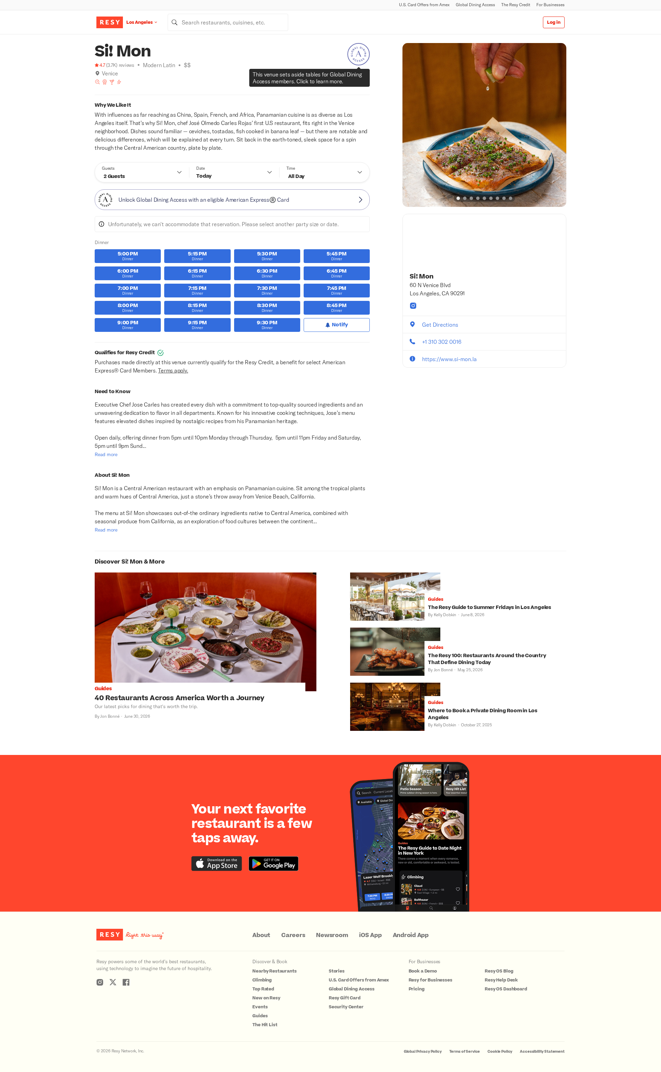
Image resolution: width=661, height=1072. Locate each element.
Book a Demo (423, 971)
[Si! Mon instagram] (413, 306)
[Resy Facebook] (126, 982)
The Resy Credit (515, 4)
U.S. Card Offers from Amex (424, 4)
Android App (411, 935)
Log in (553, 22)
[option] (484, 125)
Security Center (346, 1007)
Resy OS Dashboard (506, 989)
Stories (337, 971)
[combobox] (228, 22)
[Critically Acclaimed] (104, 82)
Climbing (262, 980)
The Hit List (264, 1025)
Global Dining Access (475, 4)
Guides (259, 1016)
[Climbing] (119, 82)
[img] (97, 73)
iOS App (370, 935)
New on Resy (266, 998)
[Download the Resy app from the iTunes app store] (216, 863)
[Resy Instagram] (99, 982)
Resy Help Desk (501, 980)
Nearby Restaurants (274, 971)
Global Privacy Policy (423, 1051)
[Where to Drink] (112, 82)
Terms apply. (173, 370)
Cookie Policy (499, 1051)
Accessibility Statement (542, 1051)
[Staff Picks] (97, 82)
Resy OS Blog (499, 971)
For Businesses (550, 4)
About (261, 935)
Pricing (416, 989)
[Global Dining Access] (358, 54)
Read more (106, 454)
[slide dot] (458, 198)
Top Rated (263, 989)
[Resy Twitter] (112, 982)
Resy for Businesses (430, 980)
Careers (293, 935)
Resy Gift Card (344, 998)
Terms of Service (464, 1051)
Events (259, 1007)
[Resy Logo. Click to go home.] (109, 22)
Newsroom (332, 935)
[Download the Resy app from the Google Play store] (273, 863)
